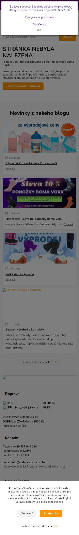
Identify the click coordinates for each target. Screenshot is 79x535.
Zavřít (39, 29)
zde (55, 526)
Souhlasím (51, 513)
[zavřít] (70, 7)
